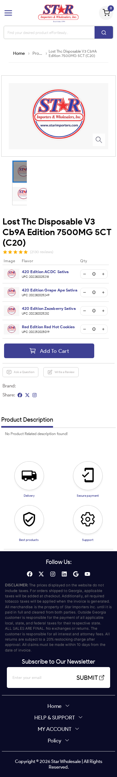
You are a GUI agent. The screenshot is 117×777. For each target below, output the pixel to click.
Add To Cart (54, 351)
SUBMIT (87, 677)
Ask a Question (24, 372)
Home (19, 53)
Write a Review (65, 372)
